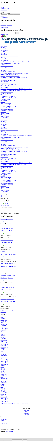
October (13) (4, 362)
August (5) (3, 348)
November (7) (4, 325)
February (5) (4, 320)
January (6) (3, 321)
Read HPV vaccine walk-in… (7, 251)
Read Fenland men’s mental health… (8, 263)
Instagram (26, 414)
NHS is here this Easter (7, 230)
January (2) (3, 394)
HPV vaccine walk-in (6, 242)
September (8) (4, 382)
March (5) (3, 318)
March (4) (3, 391)
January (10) (4, 375)
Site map (3, 6)
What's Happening (5, 196)
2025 (2, 322)
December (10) (4, 360)
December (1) (4, 397)
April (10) (3, 335)
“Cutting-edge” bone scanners (8, 266)
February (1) (4, 392)
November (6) (4, 361)
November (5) (4, 379)
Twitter (26, 412)
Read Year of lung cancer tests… (7, 228)
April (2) (3, 352)
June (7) (3, 387)
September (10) (4, 347)
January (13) (4, 340)
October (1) (3, 399)
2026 (2, 317)
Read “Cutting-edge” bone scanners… (8, 275)
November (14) (4, 344)
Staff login (3, 22)
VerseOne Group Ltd (10, 431)
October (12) (4, 381)
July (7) (2, 367)
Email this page (20, 403)
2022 (2, 377)
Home (2, 195)
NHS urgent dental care (7, 289)
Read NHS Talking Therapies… (7, 287)
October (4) (3, 327)
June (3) (3, 332)
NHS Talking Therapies (7, 278)
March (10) (3, 354)
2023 (2, 358)
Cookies (2, 7)
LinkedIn (26, 410)
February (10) (4, 355)
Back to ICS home (4, 27)
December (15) (4, 342)
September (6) (4, 328)
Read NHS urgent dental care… (7, 299)
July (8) (2, 385)
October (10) (4, 345)
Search (2, 32)
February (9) (4, 374)
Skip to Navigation (5, 8)
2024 (2, 341)
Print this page (13, 403)
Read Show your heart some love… (8, 310)
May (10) (3, 370)
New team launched (5, 205)
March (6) (3, 337)
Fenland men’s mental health (8, 254)
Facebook (26, 413)
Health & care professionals (6, 25)
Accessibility (4, 10)
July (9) (2, 350)
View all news (3, 212)
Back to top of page (5, 403)
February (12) (4, 338)
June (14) (3, 368)
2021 (2, 395)
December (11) (4, 324)
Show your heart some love (8, 301)
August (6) (3, 365)
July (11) (3, 331)
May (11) (3, 351)
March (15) (3, 372)
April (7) (3, 371)
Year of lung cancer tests (7, 219)
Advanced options (4, 34)
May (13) (3, 334)
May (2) (3, 388)
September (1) (4, 401)
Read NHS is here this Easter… (7, 240)
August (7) (3, 330)
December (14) (4, 378)
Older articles (3, 312)
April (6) (3, 390)
